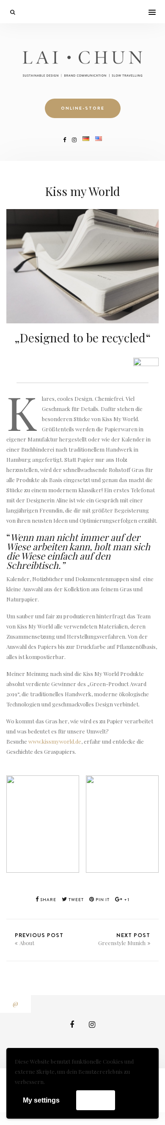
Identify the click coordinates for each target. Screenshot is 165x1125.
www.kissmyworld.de (54, 741)
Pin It (102, 899)
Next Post (124, 938)
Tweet (75, 899)
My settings (41, 1100)
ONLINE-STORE (82, 108)
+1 (126, 899)
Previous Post (39, 938)
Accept (95, 1099)
